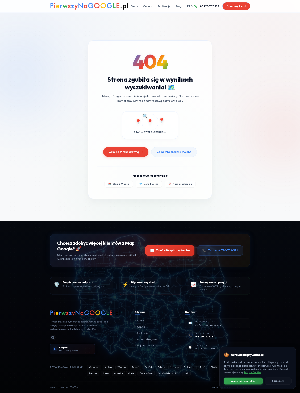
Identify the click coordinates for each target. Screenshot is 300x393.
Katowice (118, 373)
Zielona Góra (146, 373)
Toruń (202, 367)
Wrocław (122, 367)
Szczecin (174, 367)
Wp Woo (74, 387)
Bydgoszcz (189, 367)
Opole (131, 373)
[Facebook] (53, 337)
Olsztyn (214, 367)
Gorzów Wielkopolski (168, 373)
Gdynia (161, 367)
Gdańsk (148, 367)
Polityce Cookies (252, 372)
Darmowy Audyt (236, 6)
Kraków (108, 367)
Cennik (147, 6)
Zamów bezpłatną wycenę (174, 152)
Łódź (186, 373)
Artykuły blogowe (147, 339)
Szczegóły (278, 380)
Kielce (106, 373)
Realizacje (163, 6)
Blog (179, 6)
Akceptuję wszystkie (243, 381)
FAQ (190, 6)
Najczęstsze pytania (148, 345)
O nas (134, 6)
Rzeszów (93, 373)
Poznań (135, 367)
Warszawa (94, 367)
